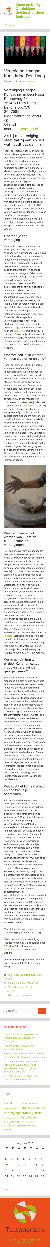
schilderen (10, 1125)
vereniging (28, 405)
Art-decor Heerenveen (20, 995)
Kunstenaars (24, 1104)
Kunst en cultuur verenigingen (23, 983)
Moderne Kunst (30, 1122)
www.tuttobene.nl (25, 1242)
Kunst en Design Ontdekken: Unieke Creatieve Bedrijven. (30, 11)
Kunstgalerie (32, 1113)
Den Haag (13, 974)
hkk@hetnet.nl (25, 129)
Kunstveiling (11, 1121)
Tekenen (7, 1129)
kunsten (8, 635)
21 (30, 1170)
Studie (36, 1126)
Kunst (14, 1103)
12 (18, 1164)
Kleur (6, 1104)
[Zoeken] (42, 1011)
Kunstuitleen (29, 1117)
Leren (21, 1122)
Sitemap (21, 1239)
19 (18, 1170)
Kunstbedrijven (28, 974)
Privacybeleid (33, 1239)
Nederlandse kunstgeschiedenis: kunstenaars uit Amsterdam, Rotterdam (21, 1038)
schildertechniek (25, 1126)
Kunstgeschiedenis (12, 1118)
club (16, 331)
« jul (6, 1189)
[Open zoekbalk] (43, 25)
